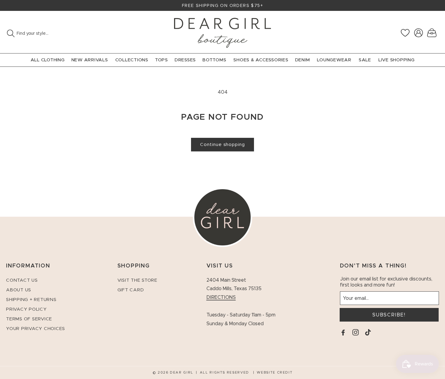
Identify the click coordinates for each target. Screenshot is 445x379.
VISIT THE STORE (137, 280)
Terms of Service (29, 319)
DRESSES (185, 60)
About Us (18, 290)
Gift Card (130, 290)
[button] (431, 32)
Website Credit (274, 372)
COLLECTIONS (131, 60)
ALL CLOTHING (48, 60)
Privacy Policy (26, 309)
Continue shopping (222, 144)
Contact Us (22, 280)
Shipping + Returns (31, 299)
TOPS (161, 60)
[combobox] (48, 33)
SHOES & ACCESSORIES (260, 60)
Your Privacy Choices (35, 328)
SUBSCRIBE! (389, 315)
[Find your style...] (10, 33)
